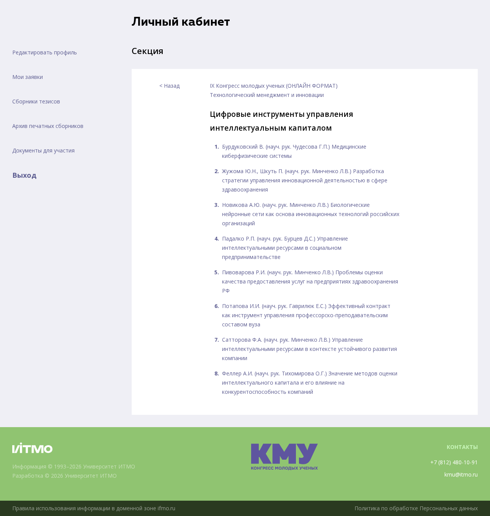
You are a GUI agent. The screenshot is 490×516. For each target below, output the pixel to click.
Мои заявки (27, 76)
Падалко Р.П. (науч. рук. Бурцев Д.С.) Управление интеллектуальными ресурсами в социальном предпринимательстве (285, 247)
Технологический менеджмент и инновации (267, 94)
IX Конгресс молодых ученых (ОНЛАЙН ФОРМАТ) (274, 85)
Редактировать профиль (44, 52)
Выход (24, 175)
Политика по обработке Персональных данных (416, 508)
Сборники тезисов (36, 101)
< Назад (169, 85)
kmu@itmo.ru (461, 474)
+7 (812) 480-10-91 (454, 462)
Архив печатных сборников (47, 125)
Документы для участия (43, 150)
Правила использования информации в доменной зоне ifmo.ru (93, 508)
